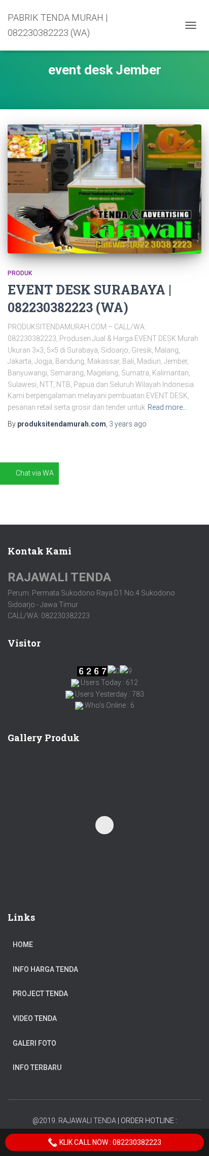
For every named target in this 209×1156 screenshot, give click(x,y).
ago (128, 424)
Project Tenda (40, 994)
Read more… (167, 407)
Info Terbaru (37, 1067)
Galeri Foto (34, 1043)
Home (23, 944)
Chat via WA (35, 473)
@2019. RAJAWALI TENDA (74, 1121)
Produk (20, 273)
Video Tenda (35, 1018)
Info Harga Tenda (45, 969)
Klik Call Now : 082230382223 (109, 1142)
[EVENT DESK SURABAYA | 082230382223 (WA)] (104, 188)
